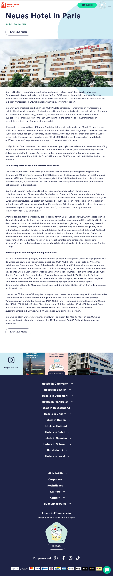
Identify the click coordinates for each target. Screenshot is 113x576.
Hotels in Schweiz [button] (55, 444)
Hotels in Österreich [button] (55, 383)
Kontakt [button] (55, 497)
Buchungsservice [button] (55, 503)
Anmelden (56, 546)
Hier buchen (87, 5)
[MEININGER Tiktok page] (78, 558)
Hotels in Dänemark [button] (55, 396)
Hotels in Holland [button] (55, 426)
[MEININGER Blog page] (56, 558)
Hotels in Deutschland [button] (55, 408)
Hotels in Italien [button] (55, 420)
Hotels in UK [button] (55, 450)
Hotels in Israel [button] (55, 456)
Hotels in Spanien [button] (55, 438)
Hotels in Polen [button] (55, 432)
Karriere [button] (55, 491)
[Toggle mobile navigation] (109, 5)
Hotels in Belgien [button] (55, 389)
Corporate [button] (55, 479)
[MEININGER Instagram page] (71, 558)
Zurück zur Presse (18, 32)
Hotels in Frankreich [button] (55, 402)
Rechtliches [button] (55, 485)
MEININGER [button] (55, 473)
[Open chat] (107, 570)
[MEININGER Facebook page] (63, 558)
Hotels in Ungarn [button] (55, 414)
